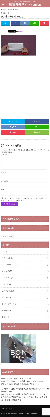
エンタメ (7, 271)
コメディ (7, 284)
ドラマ (6, 297)
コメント (5, 154)
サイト (3, 190)
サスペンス (8, 291)
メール (4, 181)
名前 (3, 172)
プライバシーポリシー (7, 408)
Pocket (20, 31)
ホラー (6, 310)
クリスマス (7, 277)
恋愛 (5, 317)
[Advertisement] (25, 86)
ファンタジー (9, 304)
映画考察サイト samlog (25, 4)
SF (4, 251)
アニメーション (10, 264)
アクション (7, 258)
